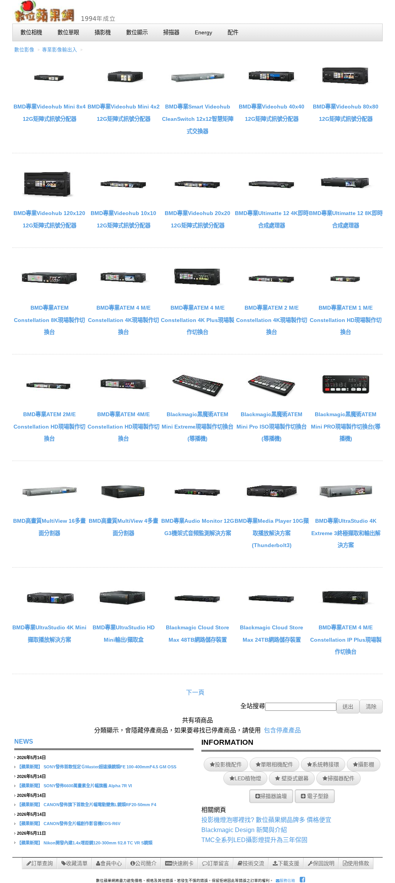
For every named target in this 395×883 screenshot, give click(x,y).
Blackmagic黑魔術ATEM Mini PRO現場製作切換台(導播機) (345, 426)
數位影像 (24, 50)
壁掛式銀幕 (294, 778)
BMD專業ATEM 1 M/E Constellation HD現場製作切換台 (345, 320)
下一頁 (195, 692)
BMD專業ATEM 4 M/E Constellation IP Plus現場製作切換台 (345, 639)
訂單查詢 (42, 863)
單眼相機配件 (277, 764)
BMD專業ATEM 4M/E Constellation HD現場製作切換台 (123, 426)
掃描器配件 (340, 778)
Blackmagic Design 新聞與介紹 (244, 830)
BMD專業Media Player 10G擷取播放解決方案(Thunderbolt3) (272, 533)
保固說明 (323, 863)
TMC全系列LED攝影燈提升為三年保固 (254, 840)
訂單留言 (218, 863)
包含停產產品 (282, 730)
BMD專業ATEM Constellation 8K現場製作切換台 (49, 320)
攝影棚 (366, 764)
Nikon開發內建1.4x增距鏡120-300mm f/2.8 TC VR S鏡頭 (98, 843)
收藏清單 (77, 863)
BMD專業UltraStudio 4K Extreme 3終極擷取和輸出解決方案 (345, 533)
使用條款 (358, 863)
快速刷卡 (183, 863)
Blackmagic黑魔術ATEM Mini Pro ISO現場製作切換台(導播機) (271, 426)
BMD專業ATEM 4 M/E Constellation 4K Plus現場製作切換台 (197, 320)
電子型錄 (317, 796)
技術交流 (253, 863)
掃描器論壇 (273, 796)
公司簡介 (146, 863)
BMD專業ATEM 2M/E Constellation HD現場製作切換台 (49, 426)
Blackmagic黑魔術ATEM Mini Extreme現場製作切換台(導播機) (197, 426)
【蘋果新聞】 (29, 766)
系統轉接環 (325, 764)
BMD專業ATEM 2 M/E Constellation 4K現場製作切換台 (271, 320)
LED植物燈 (248, 778)
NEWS (23, 741)
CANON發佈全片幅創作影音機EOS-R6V (82, 823)
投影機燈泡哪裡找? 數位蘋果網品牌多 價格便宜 (266, 820)
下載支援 (288, 863)
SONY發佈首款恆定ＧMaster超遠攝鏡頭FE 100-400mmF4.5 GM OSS (110, 766)
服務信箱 (287, 880)
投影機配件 (228, 764)
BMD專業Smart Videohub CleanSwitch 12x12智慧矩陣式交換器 (197, 118)
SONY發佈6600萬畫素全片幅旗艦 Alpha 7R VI (88, 785)
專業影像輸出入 (59, 50)
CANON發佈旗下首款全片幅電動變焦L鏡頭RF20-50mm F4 (100, 804)
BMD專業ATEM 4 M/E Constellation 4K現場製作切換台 (123, 320)
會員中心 (111, 863)
